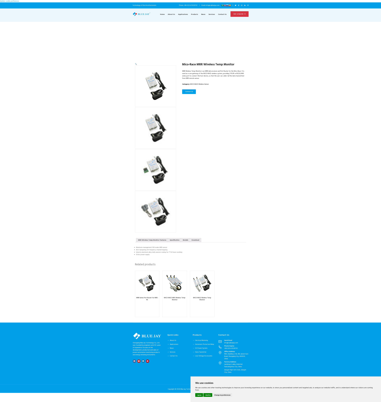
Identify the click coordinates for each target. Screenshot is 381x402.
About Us (171, 14)
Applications (183, 14)
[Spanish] (230, 5)
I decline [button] (208, 395)
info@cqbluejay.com (231, 343)
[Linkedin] (143, 361)
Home (162, 14)
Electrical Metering (201, 340)
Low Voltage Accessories (203, 356)
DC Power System (201, 348)
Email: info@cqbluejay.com (211, 5)
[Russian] (227, 5)
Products (194, 14)
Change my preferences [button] (222, 395)
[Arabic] (222, 5)
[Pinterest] (147, 361)
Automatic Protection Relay (204, 344)
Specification (174, 240)
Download (195, 240)
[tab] (152, 240)
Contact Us (222, 14)
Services (212, 14)
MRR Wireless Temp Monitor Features (152, 240)
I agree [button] (199, 395)
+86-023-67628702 (190, 5)
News (203, 14)
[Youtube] (138, 361)
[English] (225, 5)
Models (185, 240)
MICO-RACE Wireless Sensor (199, 84)
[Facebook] (134, 361)
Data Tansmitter (200, 352)
